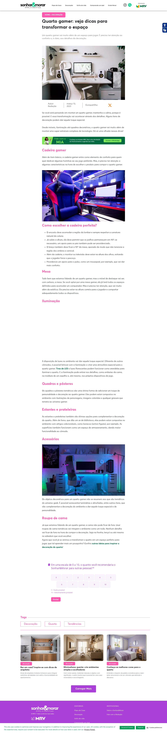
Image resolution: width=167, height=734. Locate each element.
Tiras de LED (62, 369)
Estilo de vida (81, 5)
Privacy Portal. (89, 729)
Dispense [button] (140, 727)
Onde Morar (112, 5)
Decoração (69, 5)
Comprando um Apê (97, 5)
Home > (48, 15)
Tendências (74, 624)
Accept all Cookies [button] (127, 727)
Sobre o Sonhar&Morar (115, 710)
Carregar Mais (83, 689)
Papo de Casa (56, 5)
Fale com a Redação (114, 714)
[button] (154, 727)
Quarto (52, 624)
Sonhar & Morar (32, 3)
